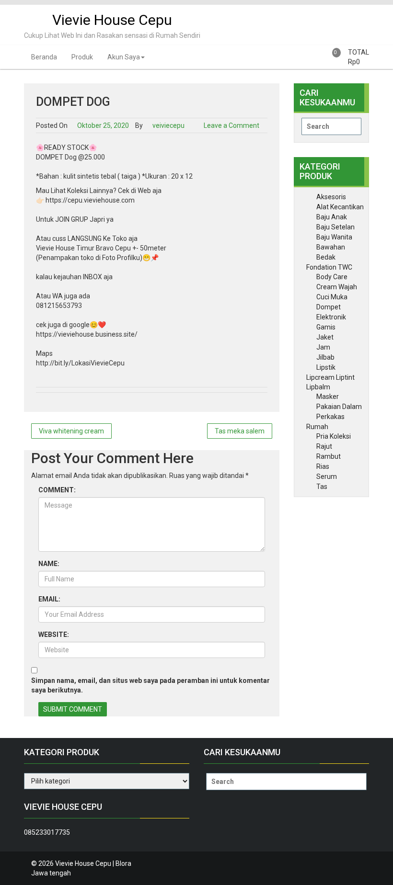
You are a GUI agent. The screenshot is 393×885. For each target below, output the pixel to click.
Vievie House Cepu (112, 19)
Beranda (44, 57)
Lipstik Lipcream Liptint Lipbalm (330, 377)
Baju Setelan (335, 227)
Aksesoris (331, 197)
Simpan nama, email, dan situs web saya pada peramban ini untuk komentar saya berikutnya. (150, 685)
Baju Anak (331, 217)
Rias (322, 466)
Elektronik (331, 317)
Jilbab (325, 357)
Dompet (328, 307)
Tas (321, 486)
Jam (323, 347)
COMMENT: (57, 490)
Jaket (325, 337)
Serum (326, 476)
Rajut (324, 446)
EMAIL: (49, 599)
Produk (82, 57)
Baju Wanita (334, 237)
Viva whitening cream (71, 431)
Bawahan (330, 247)
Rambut (328, 456)
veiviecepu (168, 125)
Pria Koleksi (333, 436)
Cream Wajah (336, 287)
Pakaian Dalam (339, 406)
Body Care (331, 277)
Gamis (325, 327)
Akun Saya (123, 57)
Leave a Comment (231, 125)
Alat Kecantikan (340, 207)
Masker (327, 396)
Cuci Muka (331, 297)
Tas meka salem (240, 431)
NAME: (48, 563)
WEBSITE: (53, 634)
